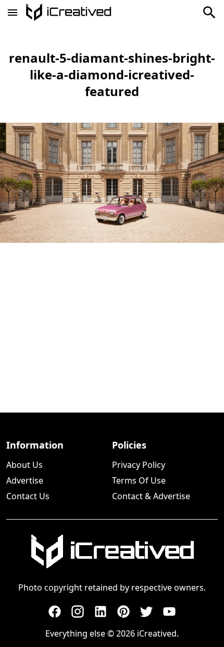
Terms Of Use (139, 480)
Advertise (24, 480)
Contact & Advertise (151, 496)
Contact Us (27, 496)
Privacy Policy (138, 464)
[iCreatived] (112, 551)
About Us (24, 464)
